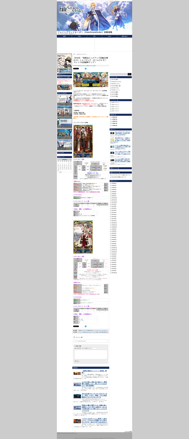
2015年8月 (114, 256)
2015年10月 (114, 251)
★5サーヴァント (115, 102)
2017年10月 (114, 202)
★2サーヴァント (115, 108)
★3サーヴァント (115, 106)
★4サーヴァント (115, 104)
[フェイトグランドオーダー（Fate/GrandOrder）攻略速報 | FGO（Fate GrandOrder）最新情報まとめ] (94, 30)
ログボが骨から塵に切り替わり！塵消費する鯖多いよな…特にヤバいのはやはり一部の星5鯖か (94, 383)
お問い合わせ (124, 36)
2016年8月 (114, 231)
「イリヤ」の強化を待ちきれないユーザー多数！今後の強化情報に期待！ (93, 332)
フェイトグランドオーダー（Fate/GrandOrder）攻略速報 (85, 32)
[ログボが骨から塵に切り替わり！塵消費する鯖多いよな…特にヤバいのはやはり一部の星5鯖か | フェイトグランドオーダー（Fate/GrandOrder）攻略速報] (77, 387)
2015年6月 (114, 260)
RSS (94, 36)
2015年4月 (114, 264)
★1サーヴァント (115, 110)
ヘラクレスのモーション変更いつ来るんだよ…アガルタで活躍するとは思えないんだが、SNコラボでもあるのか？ (94, 420)
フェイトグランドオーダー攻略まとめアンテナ (121, 174)
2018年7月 (114, 185)
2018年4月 (114, 189)
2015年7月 (114, 258)
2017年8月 (114, 206)
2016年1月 (114, 245)
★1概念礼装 (114, 125)
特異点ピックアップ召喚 (91, 65)
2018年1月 (114, 195)
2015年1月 (114, 270)
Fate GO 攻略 (115, 79)
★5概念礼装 (114, 117)
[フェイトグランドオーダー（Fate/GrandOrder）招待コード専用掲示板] (64, 67)
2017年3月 (114, 216)
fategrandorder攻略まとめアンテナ (119, 177)
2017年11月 (114, 200)
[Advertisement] (121, 63)
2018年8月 (114, 183)
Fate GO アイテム (116, 83)
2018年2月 (114, 193)
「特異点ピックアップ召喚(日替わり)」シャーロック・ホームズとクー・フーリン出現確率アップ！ (99, 330)
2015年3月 (114, 266)
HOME (64, 36)
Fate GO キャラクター (82, 65)
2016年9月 (114, 229)
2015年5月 (114, 262)
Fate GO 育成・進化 (116, 85)
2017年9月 (114, 204)
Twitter (79, 36)
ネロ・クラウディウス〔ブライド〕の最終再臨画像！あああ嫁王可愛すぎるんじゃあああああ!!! (122, 133)
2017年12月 (114, 197)
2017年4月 (114, 214)
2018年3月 (114, 191)
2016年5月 (114, 237)
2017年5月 (114, 212)
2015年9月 (114, 254)
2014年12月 (114, 272)
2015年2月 (114, 268)
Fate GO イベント (116, 89)
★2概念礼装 (114, 123)
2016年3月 (114, 241)
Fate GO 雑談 (115, 96)
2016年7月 (114, 233)
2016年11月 (114, 225)
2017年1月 (114, 220)
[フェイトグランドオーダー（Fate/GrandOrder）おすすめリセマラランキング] (64, 72)
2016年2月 (114, 243)
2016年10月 (114, 227)
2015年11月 (114, 249)
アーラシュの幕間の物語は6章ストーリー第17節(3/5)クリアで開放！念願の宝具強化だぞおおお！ (123, 147)
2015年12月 (114, 247)
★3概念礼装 (114, 121)
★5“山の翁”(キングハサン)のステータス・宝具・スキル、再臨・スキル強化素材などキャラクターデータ (94, 395)
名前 (75, 348)
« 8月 (60, 172)
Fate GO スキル (115, 87)
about (109, 36)
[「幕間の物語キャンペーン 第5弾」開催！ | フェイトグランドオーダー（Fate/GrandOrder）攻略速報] (77, 376)
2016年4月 (114, 239)
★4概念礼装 (114, 119)
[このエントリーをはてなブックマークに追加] (85, 68)
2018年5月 (114, 187)
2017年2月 (114, 218)
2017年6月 (114, 210)
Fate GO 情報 (115, 92)
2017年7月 (114, 208)
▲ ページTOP (128, 431)
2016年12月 (114, 222)
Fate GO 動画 (115, 94)
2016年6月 (114, 235)
